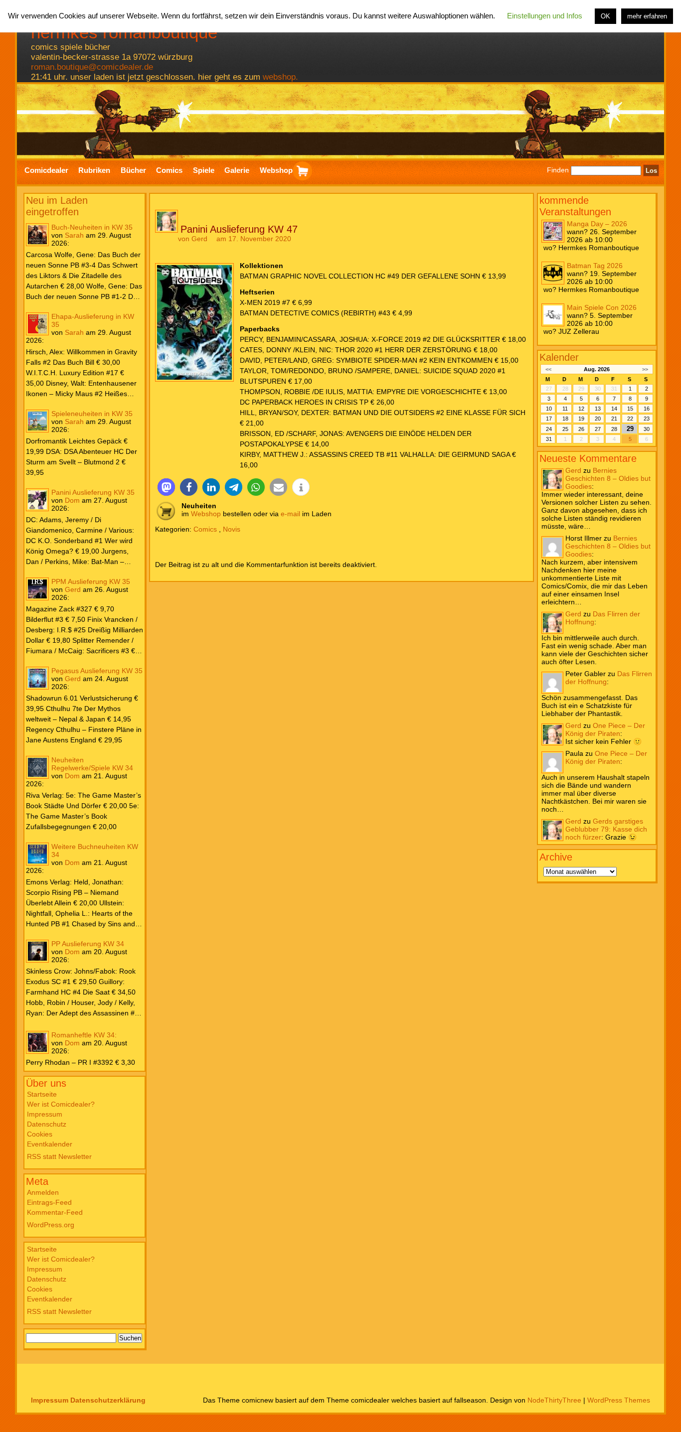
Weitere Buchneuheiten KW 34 (94, 851)
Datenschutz (46, 1124)
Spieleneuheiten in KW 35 (92, 414)
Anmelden (43, 1192)
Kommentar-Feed (55, 1212)
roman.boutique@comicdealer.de (92, 67)
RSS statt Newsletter (59, 1156)
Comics (205, 529)
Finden (558, 170)
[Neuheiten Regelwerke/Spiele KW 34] (37, 767)
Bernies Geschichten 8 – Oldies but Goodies (608, 478)
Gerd (73, 589)
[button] (166, 487)
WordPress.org (50, 1225)
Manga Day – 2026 (597, 224)
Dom (72, 500)
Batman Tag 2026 (595, 266)
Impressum (44, 1114)
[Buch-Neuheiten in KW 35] (37, 234)
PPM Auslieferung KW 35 (90, 581)
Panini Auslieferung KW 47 (239, 229)
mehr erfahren (647, 16)
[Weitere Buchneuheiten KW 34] (37, 854)
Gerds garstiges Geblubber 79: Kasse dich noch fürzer (606, 829)
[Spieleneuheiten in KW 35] (37, 421)
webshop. (280, 77)
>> (645, 369)
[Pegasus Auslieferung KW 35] (37, 678)
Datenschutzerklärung (108, 1400)
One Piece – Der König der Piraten (605, 729)
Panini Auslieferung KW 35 (93, 492)
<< (548, 369)
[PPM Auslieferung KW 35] (37, 588)
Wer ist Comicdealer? (61, 1104)
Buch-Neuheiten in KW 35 (92, 227)
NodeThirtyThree (554, 1400)
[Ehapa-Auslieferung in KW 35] (37, 323)
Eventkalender (49, 1144)
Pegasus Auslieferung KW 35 (97, 671)
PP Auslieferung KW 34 (87, 944)
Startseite (42, 1094)
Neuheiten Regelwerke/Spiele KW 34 (92, 764)
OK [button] (605, 16)
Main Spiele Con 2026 (602, 307)
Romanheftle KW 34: (84, 1035)
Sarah (74, 235)
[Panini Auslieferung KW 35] (37, 499)
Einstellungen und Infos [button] (544, 15)
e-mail (290, 514)
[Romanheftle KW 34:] (37, 1042)
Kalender (559, 357)
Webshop (206, 514)
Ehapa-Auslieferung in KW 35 (92, 320)
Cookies (39, 1134)
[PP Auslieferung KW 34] (37, 951)
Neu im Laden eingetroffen (57, 206)
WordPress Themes (618, 1400)
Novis (231, 529)
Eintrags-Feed (49, 1202)
